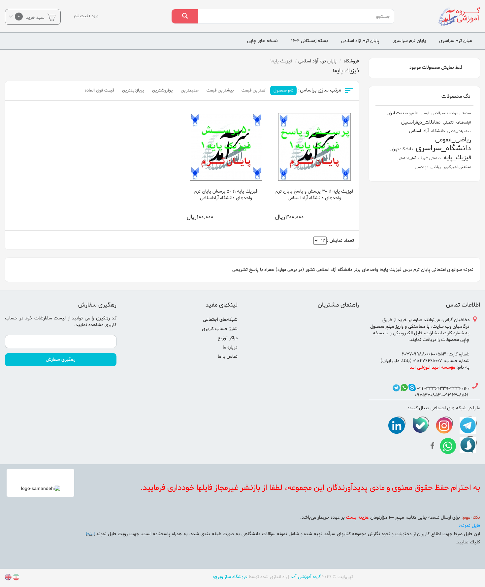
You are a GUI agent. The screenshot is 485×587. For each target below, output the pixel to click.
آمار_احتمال (407, 158)
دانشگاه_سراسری (443, 148)
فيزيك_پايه (457, 157)
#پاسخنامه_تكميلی (457, 122)
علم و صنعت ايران (402, 113)
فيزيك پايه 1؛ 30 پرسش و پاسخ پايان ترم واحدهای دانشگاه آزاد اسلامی (314, 195)
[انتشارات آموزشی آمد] (444, 16)
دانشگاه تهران (401, 149)
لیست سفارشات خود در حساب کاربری (60, 321)
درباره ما (230, 347)
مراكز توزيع (228, 338)
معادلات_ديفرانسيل (420, 122)
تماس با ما (228, 356)
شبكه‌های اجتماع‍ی (220, 319)
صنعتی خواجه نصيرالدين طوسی (446, 113)
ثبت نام (81, 16)
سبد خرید (32, 17)
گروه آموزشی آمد (306, 576)
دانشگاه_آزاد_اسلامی (427, 131)
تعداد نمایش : (340, 240)
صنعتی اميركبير (457, 167)
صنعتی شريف (429, 158)
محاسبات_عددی (459, 131)
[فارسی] (15, 578)
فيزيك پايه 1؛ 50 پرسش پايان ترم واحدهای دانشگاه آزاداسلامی (226, 195)
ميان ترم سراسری (455, 40)
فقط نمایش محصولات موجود (436, 67)
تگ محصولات (455, 96)
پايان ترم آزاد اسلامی (360, 40)
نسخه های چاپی (262, 40)
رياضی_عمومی (453, 139)
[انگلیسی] (8, 578)
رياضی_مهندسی (427, 167)
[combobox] (296, 16)
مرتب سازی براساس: (319, 90)
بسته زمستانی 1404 (309, 40)
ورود (94, 16)
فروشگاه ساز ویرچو (230, 576)
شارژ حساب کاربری (220, 328)
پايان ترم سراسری (409, 40)
